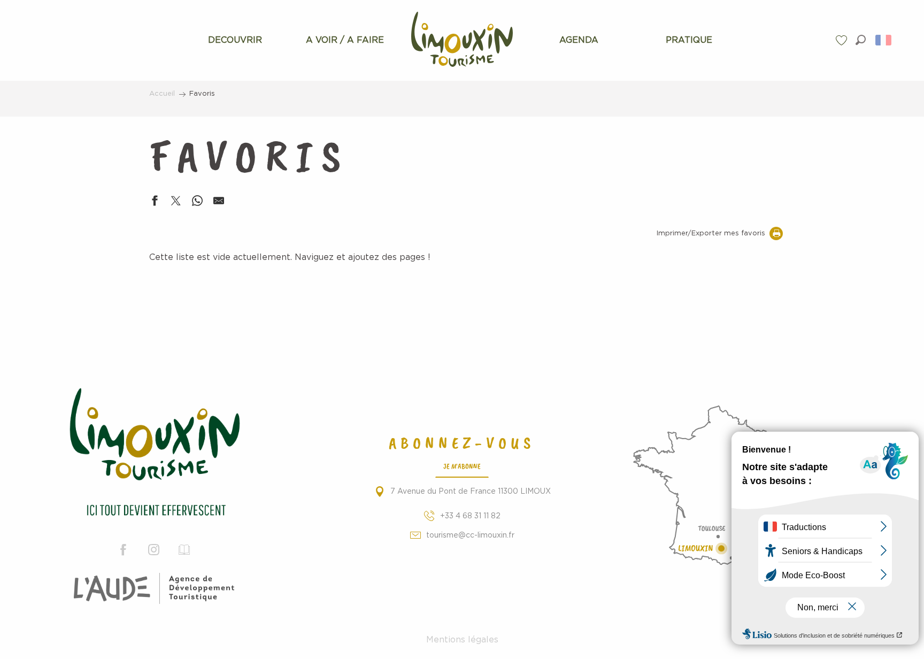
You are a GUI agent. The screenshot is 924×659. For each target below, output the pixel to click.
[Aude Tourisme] (154, 588)
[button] (860, 39)
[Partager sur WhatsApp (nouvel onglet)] (197, 203)
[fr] (884, 40)
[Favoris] (842, 40)
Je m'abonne (462, 466)
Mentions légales (462, 639)
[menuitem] (235, 40)
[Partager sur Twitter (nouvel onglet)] (176, 203)
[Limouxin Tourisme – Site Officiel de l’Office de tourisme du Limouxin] (154, 454)
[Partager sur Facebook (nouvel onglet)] (154, 203)
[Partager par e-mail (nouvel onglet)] (218, 203)
